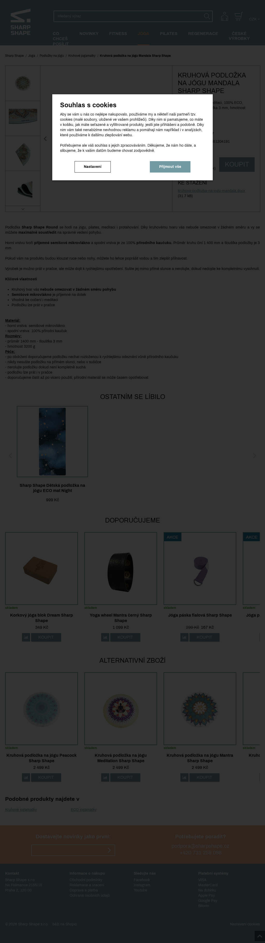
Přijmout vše (170, 167)
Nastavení (92, 167)
